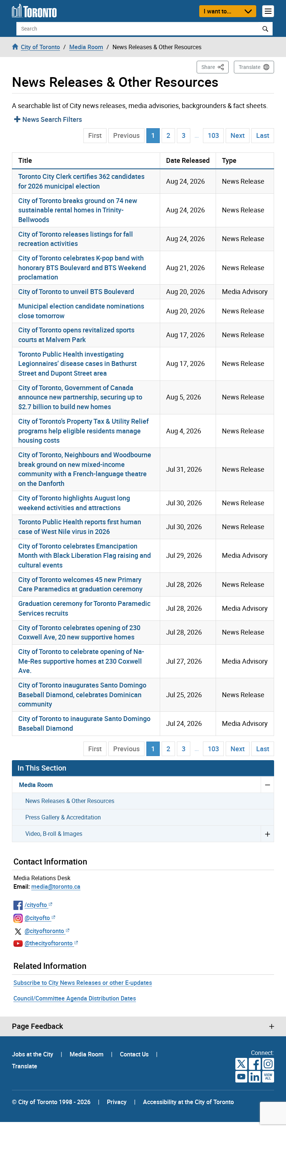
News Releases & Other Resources (69, 801)
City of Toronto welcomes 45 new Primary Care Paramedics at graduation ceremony (80, 584)
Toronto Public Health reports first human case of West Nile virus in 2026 (79, 526)
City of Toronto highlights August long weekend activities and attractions (74, 502)
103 (213, 135)
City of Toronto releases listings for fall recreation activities (75, 239)
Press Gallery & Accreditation (63, 817)
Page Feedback (37, 1026)
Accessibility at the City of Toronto (188, 1102)
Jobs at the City (33, 1054)
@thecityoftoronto (49, 943)
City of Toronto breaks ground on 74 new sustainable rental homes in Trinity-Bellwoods (77, 210)
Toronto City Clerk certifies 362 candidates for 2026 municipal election (81, 181)
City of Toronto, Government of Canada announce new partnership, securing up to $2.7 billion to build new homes (80, 397)
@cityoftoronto (44, 931)
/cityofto (36, 905)
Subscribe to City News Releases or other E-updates (82, 983)
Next (238, 135)
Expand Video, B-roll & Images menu (267, 833)
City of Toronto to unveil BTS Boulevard (76, 291)
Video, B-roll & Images (53, 833)
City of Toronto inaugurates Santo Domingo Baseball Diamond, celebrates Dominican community (82, 694)
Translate (249, 66)
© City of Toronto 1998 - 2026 (51, 1102)
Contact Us (135, 1054)
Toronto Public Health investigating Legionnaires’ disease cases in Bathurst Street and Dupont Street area (77, 363)
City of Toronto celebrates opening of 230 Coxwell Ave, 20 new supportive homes (79, 632)
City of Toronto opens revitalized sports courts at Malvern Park (76, 334)
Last (262, 135)
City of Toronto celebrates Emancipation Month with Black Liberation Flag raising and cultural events (84, 555)
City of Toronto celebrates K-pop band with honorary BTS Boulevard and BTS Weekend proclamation (82, 267)
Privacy (117, 1102)
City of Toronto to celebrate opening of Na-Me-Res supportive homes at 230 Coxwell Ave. (81, 661)
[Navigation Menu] (268, 11)
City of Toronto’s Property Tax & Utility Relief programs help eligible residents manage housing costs (83, 431)
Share (215, 66)
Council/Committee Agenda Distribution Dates (74, 998)
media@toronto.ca (55, 886)
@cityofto (37, 918)
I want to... (217, 11)
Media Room (36, 785)
